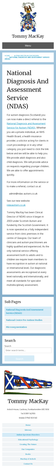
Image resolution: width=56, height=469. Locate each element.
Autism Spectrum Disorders (26, 56)
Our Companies (28, 449)
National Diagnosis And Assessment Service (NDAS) (24, 311)
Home (7, 56)
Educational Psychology (28, 440)
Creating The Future (28, 444)
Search (7, 346)
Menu (28, 45)
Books (28, 454)
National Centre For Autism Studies (24, 320)
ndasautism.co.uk (16, 205)
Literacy (28, 430)
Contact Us (28, 464)
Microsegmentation (16, 327)
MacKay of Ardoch (28, 459)
